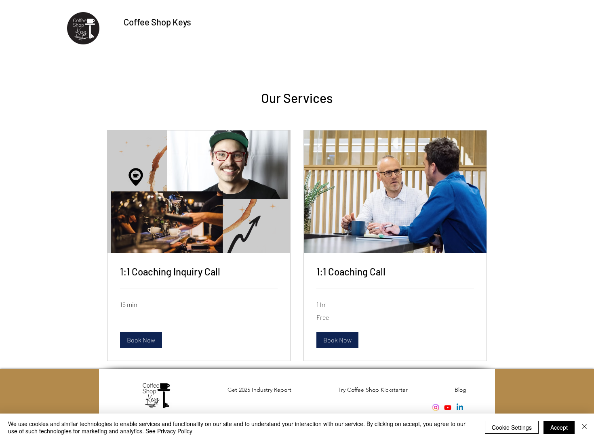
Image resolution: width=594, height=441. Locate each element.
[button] (141, 340)
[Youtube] (448, 407)
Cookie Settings (512, 427)
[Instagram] (436, 407)
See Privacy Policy (168, 431)
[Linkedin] (460, 407)
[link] (199, 271)
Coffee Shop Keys (157, 22)
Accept (559, 427)
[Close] (584, 427)
